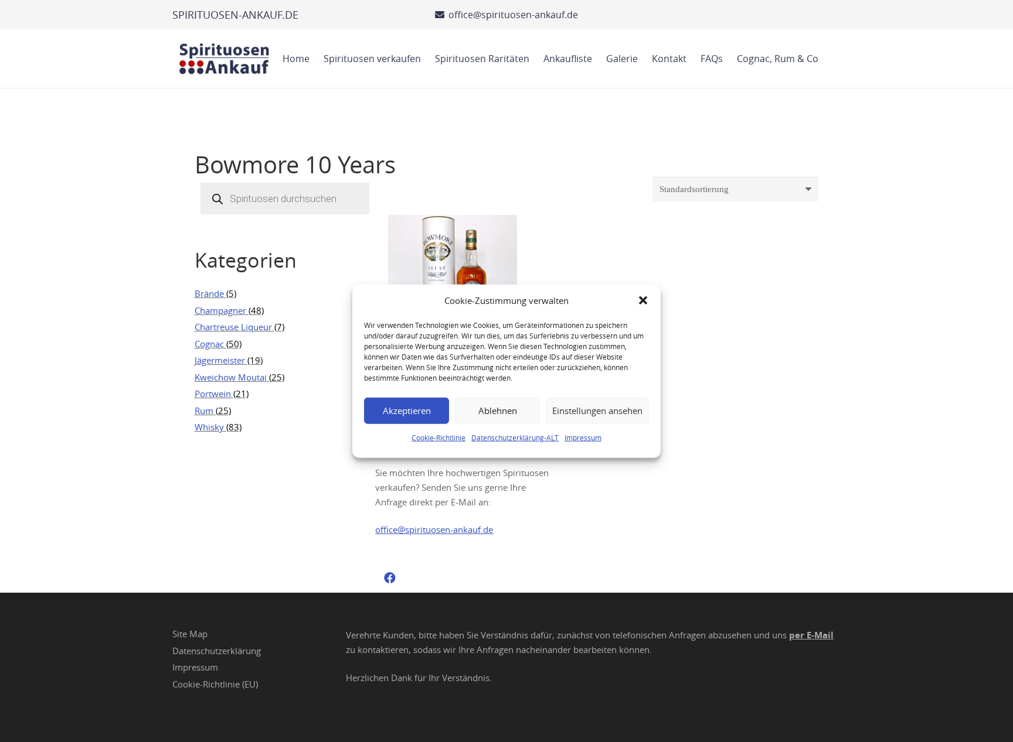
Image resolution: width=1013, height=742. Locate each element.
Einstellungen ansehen (597, 410)
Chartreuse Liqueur (233, 327)
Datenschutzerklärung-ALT (515, 437)
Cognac (209, 344)
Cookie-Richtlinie (438, 437)
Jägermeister (220, 360)
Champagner (220, 310)
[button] (643, 300)
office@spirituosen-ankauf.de (434, 529)
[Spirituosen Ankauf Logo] (224, 58)
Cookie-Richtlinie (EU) (215, 684)
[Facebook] (389, 578)
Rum (204, 410)
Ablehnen (497, 410)
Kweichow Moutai (231, 377)
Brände (209, 293)
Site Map (190, 634)
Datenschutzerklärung (216, 650)
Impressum (583, 437)
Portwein (213, 393)
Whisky (209, 427)
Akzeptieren (407, 410)
